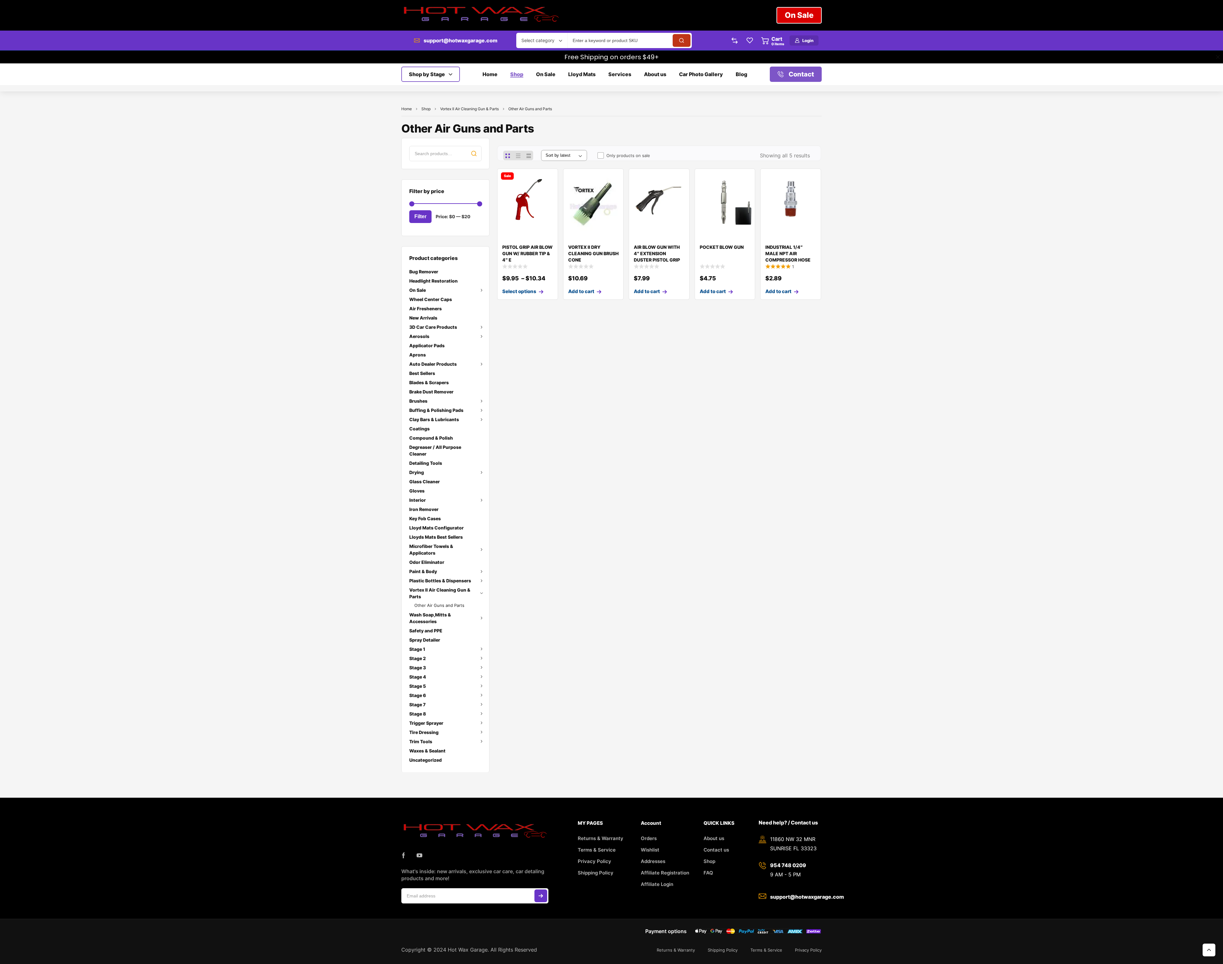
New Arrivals (423, 317)
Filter (420, 216)
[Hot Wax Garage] (481, 15)
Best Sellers (422, 373)
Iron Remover (424, 509)
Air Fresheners (425, 308)
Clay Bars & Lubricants (434, 419)
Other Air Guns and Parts (439, 605)
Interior (417, 500)
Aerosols (419, 336)
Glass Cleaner (424, 481)
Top (1209, 950)
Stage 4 (417, 677)
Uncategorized (425, 760)
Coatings (419, 428)
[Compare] (548, 191)
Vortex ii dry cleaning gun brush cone (593, 253)
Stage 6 (417, 695)
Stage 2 (417, 658)
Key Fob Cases (425, 518)
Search (474, 153)
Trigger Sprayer (426, 723)
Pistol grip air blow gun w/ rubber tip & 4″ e (527, 253)
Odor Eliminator (426, 562)
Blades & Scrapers (429, 382)
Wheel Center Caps (430, 299)
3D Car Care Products (433, 327)
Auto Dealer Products (433, 364)
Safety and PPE (425, 630)
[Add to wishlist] (548, 179)
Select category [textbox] (537, 40)
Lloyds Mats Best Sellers (436, 537)
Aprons (417, 354)
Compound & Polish (431, 438)
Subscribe (540, 895)
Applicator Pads (427, 345)
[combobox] (541, 40)
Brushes (418, 401)
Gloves (417, 490)
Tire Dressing (424, 732)
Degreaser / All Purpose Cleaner (435, 450)
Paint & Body (423, 571)
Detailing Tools (425, 463)
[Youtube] (419, 855)
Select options (519, 291)
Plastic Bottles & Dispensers (440, 580)
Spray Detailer (424, 640)
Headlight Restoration (433, 281)
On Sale (417, 290)
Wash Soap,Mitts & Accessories (430, 618)
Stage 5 (417, 686)
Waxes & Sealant (427, 750)
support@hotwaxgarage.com (460, 40)
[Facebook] (403, 855)
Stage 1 (417, 649)
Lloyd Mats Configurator (436, 527)
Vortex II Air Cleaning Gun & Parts (469, 108)
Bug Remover (423, 271)
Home (406, 108)
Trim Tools (420, 741)
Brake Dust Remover (431, 391)
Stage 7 (417, 704)
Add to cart (581, 291)
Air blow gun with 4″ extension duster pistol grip (657, 253)
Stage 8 (417, 713)
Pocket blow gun (722, 247)
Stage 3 (417, 667)
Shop (426, 108)
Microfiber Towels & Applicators (431, 549)
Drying (416, 472)
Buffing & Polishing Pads (436, 410)
